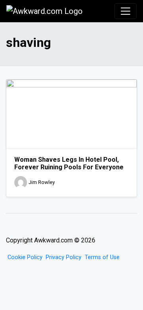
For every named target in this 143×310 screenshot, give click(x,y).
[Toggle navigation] (125, 11)
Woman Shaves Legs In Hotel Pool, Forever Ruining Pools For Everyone (69, 163)
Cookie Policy (25, 257)
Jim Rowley (42, 182)
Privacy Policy (63, 257)
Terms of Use (102, 257)
